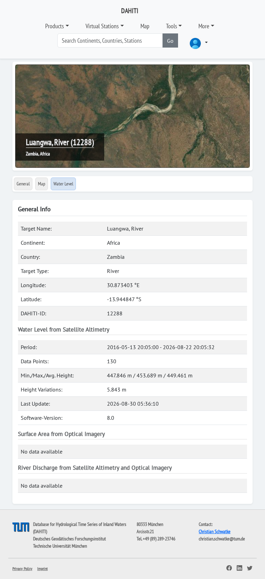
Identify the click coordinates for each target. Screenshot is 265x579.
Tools (171, 26)
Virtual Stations (102, 26)
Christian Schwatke (214, 531)
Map (144, 26)
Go (170, 40)
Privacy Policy (22, 568)
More (203, 26)
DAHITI (129, 10)
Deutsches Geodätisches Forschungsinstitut (69, 539)
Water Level (63, 184)
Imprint (42, 568)
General (23, 184)
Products (54, 26)
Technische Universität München (60, 546)
